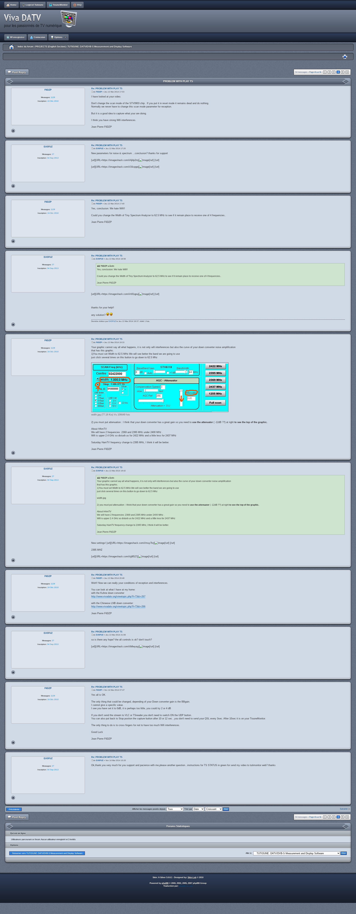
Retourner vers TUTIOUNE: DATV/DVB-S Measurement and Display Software (47, 853)
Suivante (344, 809)
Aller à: (249, 853)
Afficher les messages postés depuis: (149, 809)
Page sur (315, 72)
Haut (13, 131)
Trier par (188, 809)
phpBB (165, 883)
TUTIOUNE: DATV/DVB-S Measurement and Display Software (99, 46)
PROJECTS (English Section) (50, 46)
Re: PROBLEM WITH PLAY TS (106, 88)
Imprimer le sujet (345, 56)
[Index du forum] (42, 19)
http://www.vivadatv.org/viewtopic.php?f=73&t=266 (118, 606)
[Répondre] (17, 72)
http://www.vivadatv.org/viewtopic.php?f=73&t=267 (118, 596)
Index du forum (25, 46)
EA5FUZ (99, 148)
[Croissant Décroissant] (217, 809)
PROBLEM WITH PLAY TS (178, 81)
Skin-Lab (192, 877)
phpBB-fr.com (186, 886)
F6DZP (99, 92)
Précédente (14, 809)
